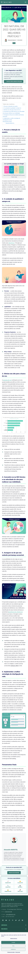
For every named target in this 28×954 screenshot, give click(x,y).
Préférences (13, 949)
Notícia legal (17, 952)
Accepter (13, 942)
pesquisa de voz (7, 380)
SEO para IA (20, 886)
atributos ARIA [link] (14, 665)
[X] (15, 920)
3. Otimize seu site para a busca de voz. (12, 109)
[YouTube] (6, 920)
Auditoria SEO (7, 886)
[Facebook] (22, 920)
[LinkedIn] (2, 920)
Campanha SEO (8, 882)
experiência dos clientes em (15, 612)
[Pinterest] (12, 920)
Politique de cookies (11, 952)
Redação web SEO (8, 890)
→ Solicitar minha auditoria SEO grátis (13, 81)
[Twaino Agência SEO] (7, 899)
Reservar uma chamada (14, 872)
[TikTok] (19, 920)
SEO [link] (3, 56)
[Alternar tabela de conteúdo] (23, 104)
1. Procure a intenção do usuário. (10, 106)
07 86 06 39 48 (8, 911)
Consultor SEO (20, 882)
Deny (13, 945)
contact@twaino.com (10, 914)
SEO (14, 43)
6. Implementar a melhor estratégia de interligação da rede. (11, 119)
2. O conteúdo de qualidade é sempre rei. (12, 108)
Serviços (4, 925)
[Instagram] (9, 920)
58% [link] (3, 388)
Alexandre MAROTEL (10, 123)
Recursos (4, 929)
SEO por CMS (20, 890)
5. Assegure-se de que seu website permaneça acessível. (13, 115)
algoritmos (11, 243)
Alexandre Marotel (12, 40)
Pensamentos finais (7, 121)
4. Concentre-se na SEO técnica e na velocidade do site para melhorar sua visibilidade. (13, 112)
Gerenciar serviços (13, 938)
